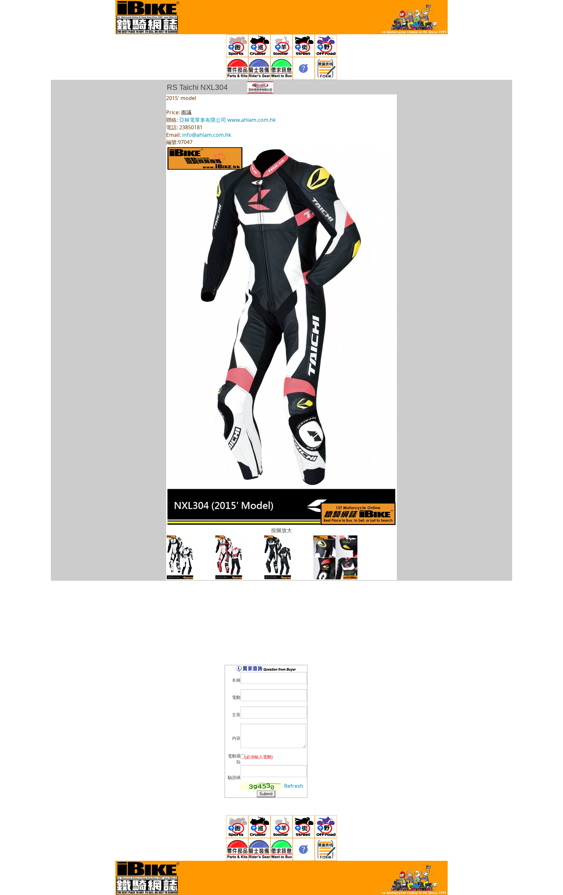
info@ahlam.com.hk (206, 134)
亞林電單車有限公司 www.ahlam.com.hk (227, 119)
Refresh (293, 785)
